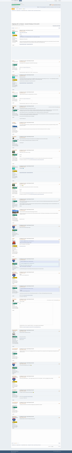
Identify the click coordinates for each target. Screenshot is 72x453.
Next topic (58, 25)
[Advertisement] (36, 17)
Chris (14, 30)
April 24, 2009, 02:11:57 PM (22, 123)
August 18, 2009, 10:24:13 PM (23, 417)
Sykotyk (14, 199)
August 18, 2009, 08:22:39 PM (23, 403)
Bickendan (15, 272)
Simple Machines (16, 451)
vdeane (14, 122)
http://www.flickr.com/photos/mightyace (28, 295)
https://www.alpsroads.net (23, 246)
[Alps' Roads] (12, 255)
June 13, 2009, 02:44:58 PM (22, 210)
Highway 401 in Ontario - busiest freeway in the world (26, 30)
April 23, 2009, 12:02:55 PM (22, 31)
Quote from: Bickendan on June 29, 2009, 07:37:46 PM (27, 288)
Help (53, 451)
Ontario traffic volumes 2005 (23, 32)
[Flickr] (12, 88)
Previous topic (55, 25)
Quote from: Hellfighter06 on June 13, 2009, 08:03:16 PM (27, 263)
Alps (26, 10)
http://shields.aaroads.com (23, 338)
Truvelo (14, 209)
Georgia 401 (21, 168)
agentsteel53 (15, 330)
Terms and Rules (56, 451)
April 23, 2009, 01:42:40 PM (22, 61)
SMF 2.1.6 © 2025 (13, 451)
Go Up (12, 443)
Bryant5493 (15, 150)
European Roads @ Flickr (30, 44)
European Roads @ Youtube (23, 44)
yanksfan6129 (15, 348)
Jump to (49, 446)
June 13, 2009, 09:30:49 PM (22, 259)
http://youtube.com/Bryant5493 (30, 158)
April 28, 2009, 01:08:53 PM (22, 137)
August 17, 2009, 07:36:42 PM (23, 363)
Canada (24, 67)
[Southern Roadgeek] (12, 162)
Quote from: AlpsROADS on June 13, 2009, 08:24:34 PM (27, 261)
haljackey (14, 106)
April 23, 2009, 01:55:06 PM (22, 75)
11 (18, 443)
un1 (13, 60)
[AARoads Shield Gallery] (12, 345)
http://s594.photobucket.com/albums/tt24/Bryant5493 (37, 159)
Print (59, 443)
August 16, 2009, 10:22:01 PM (23, 349)
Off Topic (28, 67)
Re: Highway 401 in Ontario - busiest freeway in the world (27, 60)
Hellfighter (15, 225)
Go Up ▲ (60, 451)
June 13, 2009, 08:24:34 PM (22, 239)
